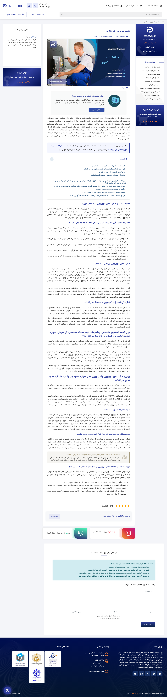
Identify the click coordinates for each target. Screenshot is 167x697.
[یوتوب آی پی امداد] (135, 673)
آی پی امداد (135, 693)
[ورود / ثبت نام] (29, 5)
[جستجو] (62, 14)
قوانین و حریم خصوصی (13, 693)
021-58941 (150, 48)
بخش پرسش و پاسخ (14, 14)
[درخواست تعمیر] (7, 690)
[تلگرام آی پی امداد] (153, 673)
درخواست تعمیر (36, 14)
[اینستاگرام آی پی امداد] (141, 673)
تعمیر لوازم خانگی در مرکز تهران (103, 36)
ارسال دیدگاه (54, 516)
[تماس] (35, 5)
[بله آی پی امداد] (159, 673)
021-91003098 (150, 52)
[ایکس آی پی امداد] (147, 673)
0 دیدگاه (123, 88)
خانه (162, 22)
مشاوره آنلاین (96, 110)
